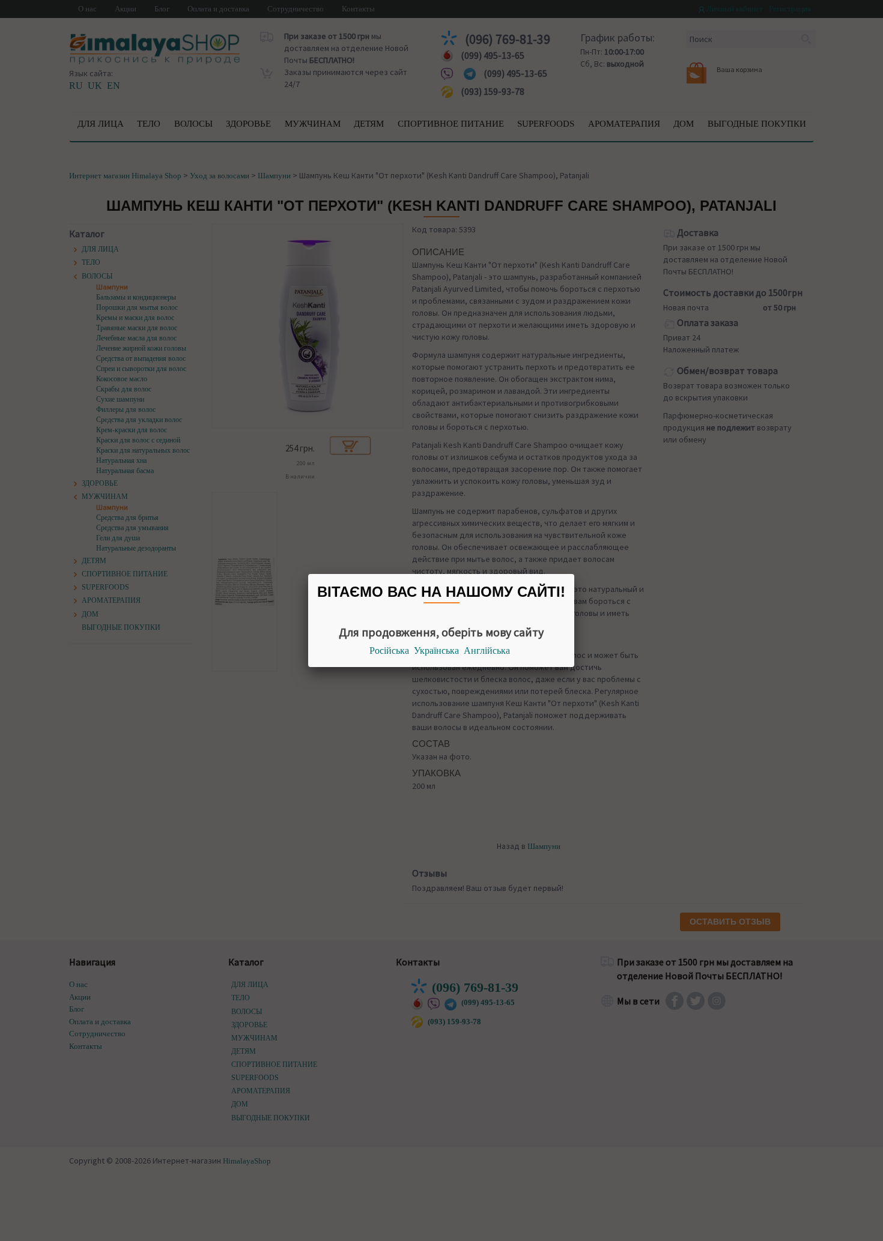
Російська (389, 650)
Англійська (487, 650)
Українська (436, 650)
